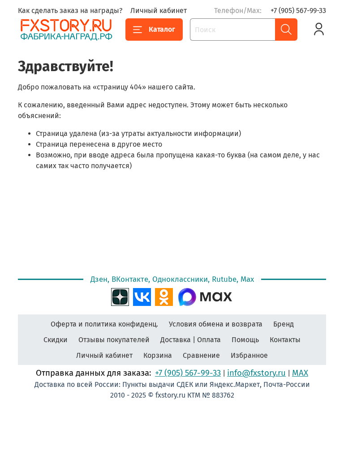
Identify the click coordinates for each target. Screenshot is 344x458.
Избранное (249, 355)
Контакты (285, 339)
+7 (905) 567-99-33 (298, 10)
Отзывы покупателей (114, 339)
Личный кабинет (158, 10)
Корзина (157, 355)
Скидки (55, 339)
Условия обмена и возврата (215, 324)
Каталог (162, 29)
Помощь (245, 339)
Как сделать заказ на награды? (70, 10)
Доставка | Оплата (190, 339)
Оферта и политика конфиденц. (104, 324)
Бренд (283, 324)
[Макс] (205, 296)
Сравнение (201, 355)
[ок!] (164, 296)
